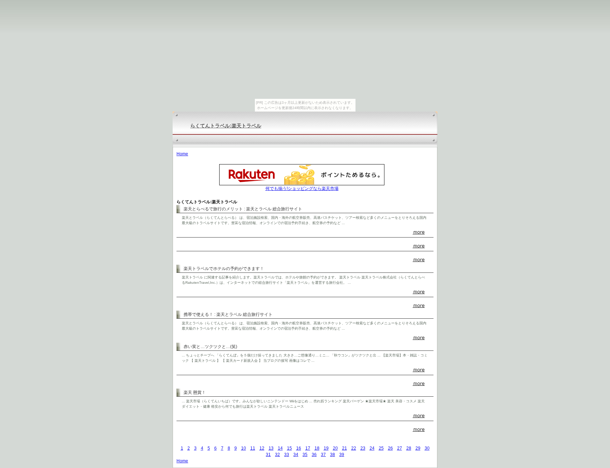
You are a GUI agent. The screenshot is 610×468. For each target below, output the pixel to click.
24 (372, 448)
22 (353, 448)
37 (323, 454)
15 (289, 448)
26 (390, 448)
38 (332, 454)
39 (341, 454)
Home (182, 153)
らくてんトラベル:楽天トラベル (225, 125)
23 (362, 448)
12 (261, 448)
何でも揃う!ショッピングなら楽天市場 (302, 188)
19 (326, 448)
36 (314, 454)
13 (271, 448)
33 (286, 454)
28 (408, 448)
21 (344, 448)
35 (305, 454)
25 (381, 448)
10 (243, 448)
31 (268, 454)
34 (295, 454)
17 (307, 448)
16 (298, 448)
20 (335, 448)
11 (252, 448)
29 (417, 448)
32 (277, 454)
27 (399, 448)
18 (317, 448)
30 (427, 448)
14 (280, 448)
